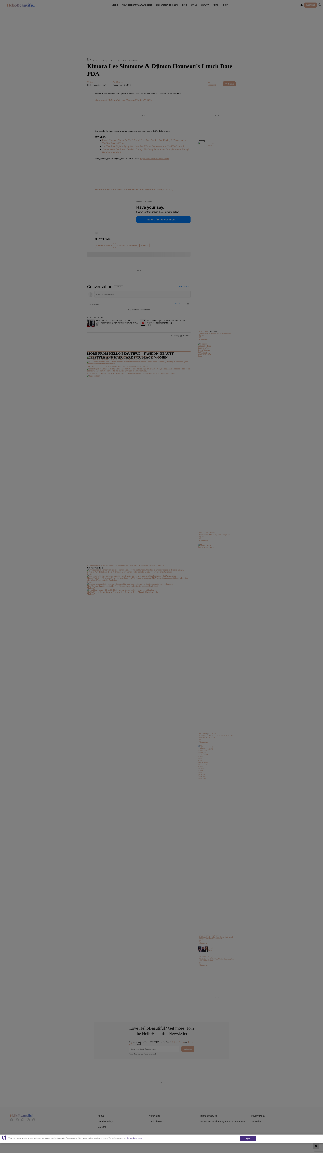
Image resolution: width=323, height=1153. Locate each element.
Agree (248, 1139)
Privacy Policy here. (134, 1138)
